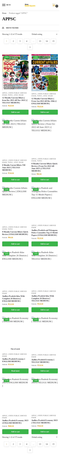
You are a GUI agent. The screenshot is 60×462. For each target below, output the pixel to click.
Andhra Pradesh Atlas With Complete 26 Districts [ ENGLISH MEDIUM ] (13, 298)
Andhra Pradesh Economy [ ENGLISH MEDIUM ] (13, 360)
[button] (54, 5)
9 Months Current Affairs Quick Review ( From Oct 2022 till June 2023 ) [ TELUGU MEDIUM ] (44, 167)
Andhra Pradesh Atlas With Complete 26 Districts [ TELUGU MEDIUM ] (42, 298)
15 (53, 41)
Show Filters (12, 28)
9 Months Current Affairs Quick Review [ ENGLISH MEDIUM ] (15, 233)
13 (40, 41)
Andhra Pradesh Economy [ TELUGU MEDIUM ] (42, 361)
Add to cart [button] (15, 112)
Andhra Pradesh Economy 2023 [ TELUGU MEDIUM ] (44, 421)
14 (47, 41)
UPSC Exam (18, 95)
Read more (15, 371)
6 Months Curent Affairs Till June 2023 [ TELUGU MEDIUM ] (13, 167)
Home (4, 13)
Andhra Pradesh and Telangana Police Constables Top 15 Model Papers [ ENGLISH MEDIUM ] (44, 232)
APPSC (4, 93)
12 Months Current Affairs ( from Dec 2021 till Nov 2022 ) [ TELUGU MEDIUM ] (14, 100)
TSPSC (10, 95)
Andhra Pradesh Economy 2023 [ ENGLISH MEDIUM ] (15, 421)
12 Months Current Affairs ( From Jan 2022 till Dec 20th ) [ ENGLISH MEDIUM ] (44, 101)
